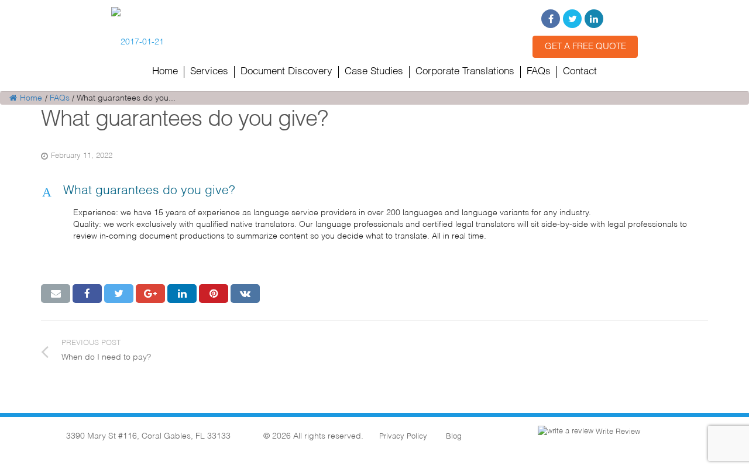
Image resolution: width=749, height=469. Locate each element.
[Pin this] (213, 293)
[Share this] (87, 293)
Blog (454, 436)
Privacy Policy (403, 436)
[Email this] (55, 293)
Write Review (616, 432)
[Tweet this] (118, 293)
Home (31, 98)
